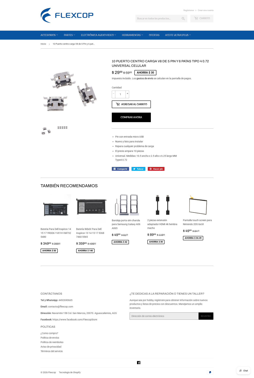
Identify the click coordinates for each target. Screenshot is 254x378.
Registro (206, 316)
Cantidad (117, 87)
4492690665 (65, 300)
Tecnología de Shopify (70, 372)
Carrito (204, 18)
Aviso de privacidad (51, 346)
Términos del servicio (52, 351)
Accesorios (48, 35)
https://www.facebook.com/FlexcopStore (75, 319)
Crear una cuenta (205, 10)
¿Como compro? (49, 333)
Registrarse (189, 10)
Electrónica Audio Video (97, 35)
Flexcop (52, 372)
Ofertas (154, 35)
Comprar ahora (131, 117)
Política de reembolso (52, 342)
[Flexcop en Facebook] (138, 363)
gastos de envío (145, 78)
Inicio (43, 44)
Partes (68, 35)
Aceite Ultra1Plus (177, 35)
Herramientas (131, 35)
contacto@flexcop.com (60, 306)
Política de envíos (50, 337)
